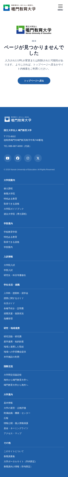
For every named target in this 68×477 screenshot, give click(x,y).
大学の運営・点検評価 (15, 408)
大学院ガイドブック (14, 209)
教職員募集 (9, 456)
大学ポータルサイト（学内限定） (20, 461)
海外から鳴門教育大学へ (16, 380)
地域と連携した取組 (14, 346)
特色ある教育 (10, 198)
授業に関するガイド (14, 298)
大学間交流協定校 (13, 374)
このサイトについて (14, 451)
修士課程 (8, 188)
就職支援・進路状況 (14, 313)
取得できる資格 (11, 203)
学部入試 (8, 270)
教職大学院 (9, 193)
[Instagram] (28, 158)
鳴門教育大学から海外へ (16, 385)
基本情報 (8, 403)
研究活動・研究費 (13, 336)
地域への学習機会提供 (15, 351)
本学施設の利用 (11, 357)
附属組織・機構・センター (17, 413)
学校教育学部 (10, 232)
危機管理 (8, 318)
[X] (38, 158)
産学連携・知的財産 (14, 341)
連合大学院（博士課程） (16, 214)
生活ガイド (9, 303)
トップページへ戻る (34, 80)
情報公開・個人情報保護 (16, 423)
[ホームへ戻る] (20, 7)
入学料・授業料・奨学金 (16, 293)
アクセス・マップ (13, 433)
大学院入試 (9, 265)
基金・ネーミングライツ (16, 428)
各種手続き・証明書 (14, 308)
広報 (6, 418)
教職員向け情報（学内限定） (18, 466)
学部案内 (8, 247)
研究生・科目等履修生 (15, 275)
